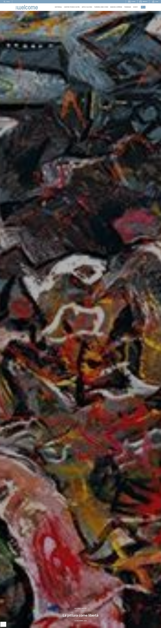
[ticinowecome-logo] (27, 7)
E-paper (133, 2)
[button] (5, 1)
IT (142, 7)
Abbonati (144, 1)
